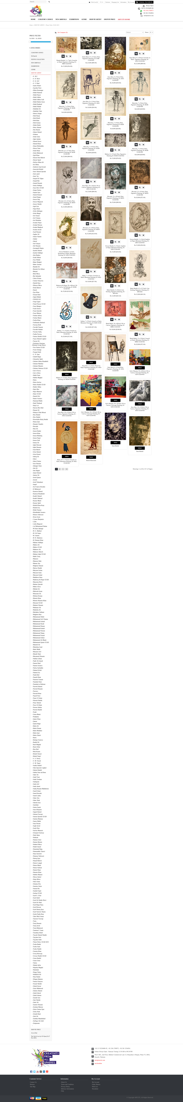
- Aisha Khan (36, 150)
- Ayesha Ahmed (37, 250)
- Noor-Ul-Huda (37, 705)
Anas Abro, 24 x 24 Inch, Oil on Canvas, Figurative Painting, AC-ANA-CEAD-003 (139, 408)
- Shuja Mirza (36, 879)
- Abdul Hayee (36, 95)
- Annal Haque (36, 197)
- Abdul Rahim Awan (38, 102)
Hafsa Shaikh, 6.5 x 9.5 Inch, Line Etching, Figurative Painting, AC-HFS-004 (139, 290)
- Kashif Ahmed (37, 496)
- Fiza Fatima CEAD (38, 347)
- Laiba (34, 521)
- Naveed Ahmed (37, 686)
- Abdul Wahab (36, 106)
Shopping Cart (115, 2)
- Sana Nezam (36, 823)
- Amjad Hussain (37, 183)
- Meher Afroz (36, 586)
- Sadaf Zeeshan (37, 779)
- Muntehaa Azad (37, 647)
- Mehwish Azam (37, 591)
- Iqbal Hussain (36, 447)
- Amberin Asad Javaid (39, 167)
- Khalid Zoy (36, 508)
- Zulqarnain (36, 1023)
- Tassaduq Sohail (37, 933)
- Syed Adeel (36, 898)
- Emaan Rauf (36, 294)
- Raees (34, 737)
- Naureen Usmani (37, 679)
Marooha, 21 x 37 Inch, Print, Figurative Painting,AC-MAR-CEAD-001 (66, 152)
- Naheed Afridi (37, 670)
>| (66, 469)
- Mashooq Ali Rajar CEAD (40, 580)
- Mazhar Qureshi (37, 584)
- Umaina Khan (36, 951)
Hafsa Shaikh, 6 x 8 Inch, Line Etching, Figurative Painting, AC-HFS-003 (115, 291)
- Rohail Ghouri (37, 754)
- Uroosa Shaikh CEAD (39, 956)
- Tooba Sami (36, 946)
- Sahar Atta (35, 798)
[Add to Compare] (66, 56)
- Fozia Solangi (36, 350)
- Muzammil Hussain (38, 656)
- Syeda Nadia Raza (38, 914)
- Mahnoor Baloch (37, 552)
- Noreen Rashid (37, 710)
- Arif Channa (36, 218)
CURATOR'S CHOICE (45, 19)
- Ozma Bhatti (36, 714)
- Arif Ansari (36, 216)
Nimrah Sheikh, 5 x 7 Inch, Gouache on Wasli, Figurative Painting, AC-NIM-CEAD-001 (66, 62)
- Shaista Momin (37, 842)
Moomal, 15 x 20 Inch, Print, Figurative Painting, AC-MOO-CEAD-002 (115, 198)
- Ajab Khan (35, 155)
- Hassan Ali (35, 410)
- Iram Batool (36, 449)
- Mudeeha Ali (36, 610)
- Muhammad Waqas (38, 633)
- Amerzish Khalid (37, 169)
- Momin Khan (36, 598)
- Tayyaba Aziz (36, 937)
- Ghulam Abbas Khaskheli (40, 361)
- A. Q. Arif (35, 81)
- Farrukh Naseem (37, 327)
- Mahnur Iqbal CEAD (39, 554)
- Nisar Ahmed (36, 703)
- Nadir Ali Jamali (37, 661)
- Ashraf (34, 241)
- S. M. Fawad (36, 761)
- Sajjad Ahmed (36, 812)
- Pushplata (35, 717)
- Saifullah (35, 805)
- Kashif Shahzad (37, 498)
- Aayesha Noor (36, 88)
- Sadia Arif (35, 784)
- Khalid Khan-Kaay (38, 505)
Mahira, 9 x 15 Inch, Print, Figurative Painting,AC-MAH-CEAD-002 (115, 155)
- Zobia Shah (36, 1011)
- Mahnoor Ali (36, 549)
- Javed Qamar (36, 477)
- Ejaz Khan (35, 292)
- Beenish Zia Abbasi (38, 269)
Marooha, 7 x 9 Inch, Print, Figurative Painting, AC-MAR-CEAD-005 (67, 108)
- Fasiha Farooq (37, 334)
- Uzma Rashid (36, 958)
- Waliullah (35, 970)
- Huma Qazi (36, 422)
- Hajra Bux (35, 389)
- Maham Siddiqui (37, 542)
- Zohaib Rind (36, 1014)
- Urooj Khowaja (37, 953)
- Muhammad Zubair (38, 638)
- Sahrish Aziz (36, 802)
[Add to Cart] (63, 56)
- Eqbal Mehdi (36, 297)
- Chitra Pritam (36, 278)
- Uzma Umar (36, 960)
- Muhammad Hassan (38, 626)
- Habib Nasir (36, 375)
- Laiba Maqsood (37, 524)
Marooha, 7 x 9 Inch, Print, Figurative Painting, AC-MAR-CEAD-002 (140, 150)
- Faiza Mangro (36, 306)
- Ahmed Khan (36, 144)
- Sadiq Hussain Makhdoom (40, 789)
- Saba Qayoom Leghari (39, 768)
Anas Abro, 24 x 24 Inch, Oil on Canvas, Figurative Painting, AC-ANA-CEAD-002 (66, 413)
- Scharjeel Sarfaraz (38, 833)
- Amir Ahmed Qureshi (39, 171)
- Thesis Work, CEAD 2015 (40, 942)
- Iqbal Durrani (36, 445)
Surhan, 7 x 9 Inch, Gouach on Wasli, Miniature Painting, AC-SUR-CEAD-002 (91, 322)
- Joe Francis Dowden (38, 487)
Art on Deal (34, 1033)
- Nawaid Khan (36, 693)
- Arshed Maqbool (37, 227)
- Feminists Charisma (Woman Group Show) (39, 344)
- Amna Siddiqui (37, 185)
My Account (131, 2)
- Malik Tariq (36, 556)
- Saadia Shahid (37, 765)
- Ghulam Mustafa (37, 366)
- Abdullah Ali (36, 109)
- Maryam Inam (37, 573)
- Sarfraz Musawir (37, 830)
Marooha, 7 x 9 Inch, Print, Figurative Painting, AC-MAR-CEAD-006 (140, 104)
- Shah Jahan (36, 835)
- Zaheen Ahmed (37, 991)
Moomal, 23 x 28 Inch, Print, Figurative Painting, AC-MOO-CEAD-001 (91, 229)
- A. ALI (34, 76)
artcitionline (98, 1063)
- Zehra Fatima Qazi (38, 1009)
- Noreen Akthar (37, 707)
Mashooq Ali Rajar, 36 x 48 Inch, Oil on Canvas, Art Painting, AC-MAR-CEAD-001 (66, 287)
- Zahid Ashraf (36, 993)
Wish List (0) (94, 2)
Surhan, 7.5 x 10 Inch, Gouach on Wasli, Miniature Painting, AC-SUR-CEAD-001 (66, 332)
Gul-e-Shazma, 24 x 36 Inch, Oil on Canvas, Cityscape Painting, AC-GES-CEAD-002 (91, 413)
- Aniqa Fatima (36, 190)
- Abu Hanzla (36, 130)
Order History (96, 1084)
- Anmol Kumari (37, 195)
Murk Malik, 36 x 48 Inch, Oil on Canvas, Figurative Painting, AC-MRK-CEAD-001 (115, 325)
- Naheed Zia (36, 672)
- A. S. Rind (35, 83)
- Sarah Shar (36, 828)
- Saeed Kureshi (37, 793)
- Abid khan (35, 120)
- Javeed (34, 480)
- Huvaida (35, 426)
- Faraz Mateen (36, 313)
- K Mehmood (36, 489)
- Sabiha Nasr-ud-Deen (39, 772)
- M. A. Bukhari (37, 531)
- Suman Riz (36, 888)
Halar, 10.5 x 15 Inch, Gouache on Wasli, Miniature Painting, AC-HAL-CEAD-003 (66, 461)
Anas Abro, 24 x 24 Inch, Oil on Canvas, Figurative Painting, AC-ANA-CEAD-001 (91, 187)
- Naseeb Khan (36, 677)
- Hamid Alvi (36, 396)
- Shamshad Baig (37, 849)
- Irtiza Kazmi (36, 454)
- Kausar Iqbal (36, 503)
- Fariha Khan (36, 320)
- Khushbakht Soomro (38, 512)
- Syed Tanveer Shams (39, 912)
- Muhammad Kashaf (38, 628)
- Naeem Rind (36, 663)
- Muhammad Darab (38, 624)
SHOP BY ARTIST (95, 19)
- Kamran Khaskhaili (38, 494)
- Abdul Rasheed (37, 104)
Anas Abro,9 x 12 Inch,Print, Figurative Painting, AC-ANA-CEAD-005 (115, 369)
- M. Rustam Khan (37, 540)
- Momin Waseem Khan (39, 600)
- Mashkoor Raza (37, 577)
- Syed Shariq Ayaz (38, 909)
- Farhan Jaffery (37, 315)
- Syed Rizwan (36, 907)
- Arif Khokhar (36, 220)
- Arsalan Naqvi (37, 222)
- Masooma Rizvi (37, 582)
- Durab (34, 290)
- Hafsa (34, 380)
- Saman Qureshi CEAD (39, 816)
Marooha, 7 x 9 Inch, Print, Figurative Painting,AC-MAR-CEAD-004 (115, 124)
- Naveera (35, 691)
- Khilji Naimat (36, 510)
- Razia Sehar (36, 747)
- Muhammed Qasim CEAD (40, 642)
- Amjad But (36, 181)
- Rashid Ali (35, 742)
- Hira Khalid (36, 415)
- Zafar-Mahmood (37, 988)
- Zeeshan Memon (37, 1007)
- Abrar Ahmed (36, 127)
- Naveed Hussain (37, 689)
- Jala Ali (34, 468)
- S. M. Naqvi (36, 763)
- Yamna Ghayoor (37, 981)
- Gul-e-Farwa (36, 370)
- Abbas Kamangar (37, 90)
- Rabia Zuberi (36, 735)
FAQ (62, 1091)
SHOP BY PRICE (109, 19)
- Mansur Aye (36, 563)
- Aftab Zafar (36, 137)
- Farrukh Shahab (37, 329)
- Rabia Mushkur (37, 730)
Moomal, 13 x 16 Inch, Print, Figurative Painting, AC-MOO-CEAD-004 (140, 193)
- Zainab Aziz (36, 998)
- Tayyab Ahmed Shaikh (39, 935)
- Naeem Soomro (37, 665)
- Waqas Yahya (36, 972)
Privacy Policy (65, 1086)
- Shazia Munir (36, 865)
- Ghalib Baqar (36, 357)
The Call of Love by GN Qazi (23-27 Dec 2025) (40, 1037)
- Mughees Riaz (36, 614)
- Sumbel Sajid (36, 891)
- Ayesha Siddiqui (37, 253)
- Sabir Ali (35, 775)
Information (123, 2)
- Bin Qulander (36, 276)
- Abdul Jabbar (36, 97)
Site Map (32, 1086)
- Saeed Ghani (36, 791)
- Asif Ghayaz (36, 243)
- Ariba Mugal (36, 213)
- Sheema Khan (36, 872)
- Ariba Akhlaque (37, 211)
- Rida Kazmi (36, 751)
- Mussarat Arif (36, 652)
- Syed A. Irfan (36, 895)
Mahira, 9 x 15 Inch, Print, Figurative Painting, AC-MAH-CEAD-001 (66, 378)
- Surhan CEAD (37, 893)
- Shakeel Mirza (37, 844)
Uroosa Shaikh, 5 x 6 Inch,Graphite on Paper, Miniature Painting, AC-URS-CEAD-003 (140, 240)
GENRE (84, 19)
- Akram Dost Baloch (38, 157)
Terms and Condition (67, 1084)
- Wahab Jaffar (36, 965)
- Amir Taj (35, 176)
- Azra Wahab (36, 260)
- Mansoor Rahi (36, 561)
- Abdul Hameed (37, 92)
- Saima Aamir (36, 807)
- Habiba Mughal (37, 377)
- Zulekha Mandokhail (38, 1018)
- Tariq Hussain (36, 923)
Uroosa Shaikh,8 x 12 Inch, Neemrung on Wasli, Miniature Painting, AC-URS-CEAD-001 (67, 253)
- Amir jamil (36, 174)
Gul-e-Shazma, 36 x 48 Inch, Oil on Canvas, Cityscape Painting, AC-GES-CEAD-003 (140, 372)
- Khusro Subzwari (37, 514)
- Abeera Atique (37, 113)
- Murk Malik (36, 649)
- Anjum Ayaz (36, 192)
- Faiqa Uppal (36, 301)
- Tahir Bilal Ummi (38, 916)
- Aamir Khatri (36, 85)
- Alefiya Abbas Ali (38, 162)
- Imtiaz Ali (35, 442)
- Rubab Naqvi (36, 756)
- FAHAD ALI (36, 299)
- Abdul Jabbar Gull (38, 99)
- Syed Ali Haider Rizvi (39, 900)
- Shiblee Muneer (37, 874)
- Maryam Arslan (37, 570)
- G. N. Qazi (36, 354)
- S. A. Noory (36, 758)
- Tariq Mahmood (37, 928)
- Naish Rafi (35, 675)
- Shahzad (35, 837)
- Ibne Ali (35, 429)
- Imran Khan (36, 433)
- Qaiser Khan (36, 719)
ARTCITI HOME (124, 19)
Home (31, 25)
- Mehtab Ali (36, 589)
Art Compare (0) (63, 32)
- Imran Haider (36, 431)
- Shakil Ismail (36, 847)
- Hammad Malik (37, 401)
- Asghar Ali (35, 234)
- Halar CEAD (36, 394)
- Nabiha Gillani (37, 658)
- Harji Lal (35, 405)
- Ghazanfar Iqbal (37, 359)
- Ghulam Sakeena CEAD (40, 368)
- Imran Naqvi (36, 438)
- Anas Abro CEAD (38, 188)
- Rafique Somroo (37, 740)
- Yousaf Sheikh (37, 984)
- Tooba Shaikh (36, 949)
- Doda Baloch (36, 288)
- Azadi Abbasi (36, 257)
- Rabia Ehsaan (36, 728)
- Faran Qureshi (37, 311)
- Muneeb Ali (36, 645)
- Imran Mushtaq (37, 436)
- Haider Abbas (36, 387)
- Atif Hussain (36, 246)
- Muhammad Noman (38, 631)
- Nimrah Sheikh (37, 700)
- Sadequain (35, 782)
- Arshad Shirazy (37, 225)
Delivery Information (67, 1089)
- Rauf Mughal (36, 744)
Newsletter (95, 1089)
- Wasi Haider (36, 977)
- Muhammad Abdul (38, 617)
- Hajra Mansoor (37, 391)
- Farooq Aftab (36, 325)
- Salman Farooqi (37, 814)
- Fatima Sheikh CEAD (39, 336)
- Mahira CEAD (37, 547)
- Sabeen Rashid (37, 770)
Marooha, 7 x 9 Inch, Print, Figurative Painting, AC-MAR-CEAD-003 (91, 148)
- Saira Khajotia (37, 809)
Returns (32, 1084)
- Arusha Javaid (36, 229)
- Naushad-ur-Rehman (38, 684)
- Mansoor (35, 559)
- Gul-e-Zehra (36, 373)
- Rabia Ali (35, 726)
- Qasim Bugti (36, 723)
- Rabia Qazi (36, 733)
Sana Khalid (115, 446)
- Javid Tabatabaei (37, 482)
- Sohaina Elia (36, 884)
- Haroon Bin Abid (37, 408)
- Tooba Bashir (36, 944)
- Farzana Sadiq (37, 332)
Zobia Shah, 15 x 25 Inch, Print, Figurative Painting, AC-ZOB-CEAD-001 (91, 58)
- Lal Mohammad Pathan (39, 526)
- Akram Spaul (36, 160)
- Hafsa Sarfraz (36, 382)
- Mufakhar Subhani (38, 612)
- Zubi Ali (35, 1016)
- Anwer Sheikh (37, 204)
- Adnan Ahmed (37, 132)
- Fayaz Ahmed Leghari (39, 339)
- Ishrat (34, 459)
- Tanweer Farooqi (37, 919)
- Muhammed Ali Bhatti (39, 640)
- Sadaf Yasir (36, 777)
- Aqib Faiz (35, 206)
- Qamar (34, 721)
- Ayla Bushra (36, 255)
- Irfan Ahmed (36, 452)
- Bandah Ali (36, 267)
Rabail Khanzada (91, 460)
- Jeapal (34, 484)
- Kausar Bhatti (36, 501)
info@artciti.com (100, 1060)
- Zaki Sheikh (36, 1000)
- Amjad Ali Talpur (38, 178)
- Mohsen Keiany (37, 596)
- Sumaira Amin (37, 886)
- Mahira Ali (36, 545)
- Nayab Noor (36, 696)
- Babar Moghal (37, 262)
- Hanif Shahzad (37, 403)
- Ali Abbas (35, 164)
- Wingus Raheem (37, 979)
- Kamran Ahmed (37, 491)
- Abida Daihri (36, 125)
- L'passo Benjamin (38, 519)
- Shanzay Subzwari (38, 856)
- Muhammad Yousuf (38, 635)
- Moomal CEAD (37, 603)
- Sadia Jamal (36, 786)
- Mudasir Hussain (37, 605)
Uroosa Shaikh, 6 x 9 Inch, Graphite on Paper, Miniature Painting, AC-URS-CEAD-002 (115, 247)
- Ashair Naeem (36, 236)
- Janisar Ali (35, 475)
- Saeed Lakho (36, 795)
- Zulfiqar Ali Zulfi (38, 1021)
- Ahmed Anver (36, 141)
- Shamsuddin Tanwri (38, 851)
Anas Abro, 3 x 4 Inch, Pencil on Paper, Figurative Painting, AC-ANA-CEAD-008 (91, 367)
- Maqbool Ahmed (37, 566)
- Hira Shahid (36, 417)
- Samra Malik (36, 821)
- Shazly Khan (36, 870)
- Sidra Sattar (36, 881)
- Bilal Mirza (36, 274)
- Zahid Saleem (36, 995)
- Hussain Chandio (37, 424)
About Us (64, 1082)
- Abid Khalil (36, 118)
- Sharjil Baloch (37, 861)
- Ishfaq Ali (35, 456)
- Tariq (34, 921)
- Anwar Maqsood (37, 202)
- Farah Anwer (36, 308)
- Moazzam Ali (36, 593)
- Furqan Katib (36, 352)
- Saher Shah (36, 800)
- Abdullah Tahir (37, 111)
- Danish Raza (36, 283)
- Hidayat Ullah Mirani (39, 412)
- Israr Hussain (36, 463)
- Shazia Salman (37, 867)
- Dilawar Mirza (37, 285)
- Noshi (34, 712)
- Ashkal (34, 239)
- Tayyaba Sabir (37, 939)
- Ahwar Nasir (36, 148)
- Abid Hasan (36, 116)
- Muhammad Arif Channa (40, 619)
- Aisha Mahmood (37, 153)
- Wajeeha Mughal (37, 967)
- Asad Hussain (36, 232)
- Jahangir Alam (37, 466)
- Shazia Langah (37, 863)
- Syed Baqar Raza (37, 905)
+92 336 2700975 (148, 10)
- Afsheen (35, 134)
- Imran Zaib (36, 440)
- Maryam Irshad (37, 575)
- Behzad (34, 271)
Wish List (95, 1086)
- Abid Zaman (36, 123)
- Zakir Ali (35, 1002)
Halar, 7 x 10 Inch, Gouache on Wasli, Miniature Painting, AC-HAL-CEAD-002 (91, 277)
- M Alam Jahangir (37, 528)
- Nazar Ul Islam (37, 698)
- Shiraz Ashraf (36, 877)
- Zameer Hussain (37, 1005)
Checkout (107, 2)
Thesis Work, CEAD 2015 (52, 25)
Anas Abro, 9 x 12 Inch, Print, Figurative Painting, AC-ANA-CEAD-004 (91, 103)
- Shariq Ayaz (36, 858)
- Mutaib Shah (36, 654)
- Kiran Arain (36, 517)
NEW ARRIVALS (61, 19)
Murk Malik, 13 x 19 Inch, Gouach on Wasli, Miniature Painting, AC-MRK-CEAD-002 (140, 340)
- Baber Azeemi (36, 264)
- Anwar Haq (36, 199)
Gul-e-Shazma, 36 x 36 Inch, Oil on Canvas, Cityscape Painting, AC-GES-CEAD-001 (115, 405)
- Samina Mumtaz (37, 819)
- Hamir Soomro (37, 398)
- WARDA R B (36, 974)
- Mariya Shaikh (37, 568)
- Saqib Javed (36, 826)
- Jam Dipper (36, 470)
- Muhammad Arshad (38, 621)
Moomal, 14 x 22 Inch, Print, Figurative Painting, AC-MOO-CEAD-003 (67, 202)
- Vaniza (34, 963)
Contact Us (33, 1082)
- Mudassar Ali (36, 607)
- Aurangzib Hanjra (38, 248)
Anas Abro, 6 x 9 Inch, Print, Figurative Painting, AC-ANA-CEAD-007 (115, 78)
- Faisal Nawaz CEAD (38, 304)
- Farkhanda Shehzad (38, 322)
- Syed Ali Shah (37, 902)
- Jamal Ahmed (36, 473)
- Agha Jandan (36, 139)
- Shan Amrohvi (37, 854)
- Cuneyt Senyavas (37, 281)
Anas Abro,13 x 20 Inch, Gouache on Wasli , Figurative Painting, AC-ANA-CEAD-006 (139, 59)
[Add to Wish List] (70, 56)
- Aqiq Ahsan (36, 209)
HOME (33, 19)
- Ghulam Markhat (37, 364)
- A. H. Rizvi (36, 78)
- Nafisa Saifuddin (37, 668)
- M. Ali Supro (36, 533)
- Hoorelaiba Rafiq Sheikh (40, 419)
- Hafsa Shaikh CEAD (38, 384)
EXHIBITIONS (74, 19)
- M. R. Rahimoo (37, 538)
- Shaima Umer (36, 840)
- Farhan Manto (36, 318)
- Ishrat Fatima (36, 461)
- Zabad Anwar (36, 986)
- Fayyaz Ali (36, 341)
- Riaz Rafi (35, 749)
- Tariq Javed (36, 926)
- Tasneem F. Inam (37, 930)
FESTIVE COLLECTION (37, 59)
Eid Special (34, 56)
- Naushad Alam (37, 682)
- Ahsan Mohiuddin (38, 146)
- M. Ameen (35, 535)
